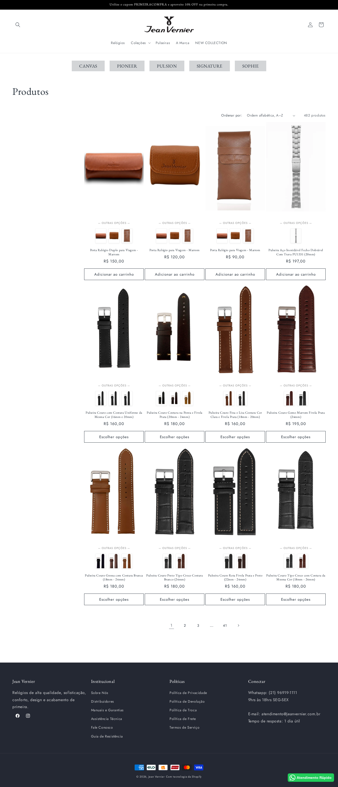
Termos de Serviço (184, 727)
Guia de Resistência (107, 736)
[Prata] (295, 235)
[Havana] (100, 398)
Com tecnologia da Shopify (184, 777)
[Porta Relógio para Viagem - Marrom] (114, 235)
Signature (209, 66)
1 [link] (171, 625)
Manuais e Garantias (107, 710)
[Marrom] (114, 398)
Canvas (88, 66)
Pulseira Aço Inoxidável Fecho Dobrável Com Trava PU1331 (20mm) (295, 252)
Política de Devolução (187, 701)
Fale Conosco (102, 727)
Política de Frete (182, 718)
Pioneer (127, 66)
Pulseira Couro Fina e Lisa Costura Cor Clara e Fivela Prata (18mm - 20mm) (235, 415)
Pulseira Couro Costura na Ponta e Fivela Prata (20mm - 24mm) (174, 415)
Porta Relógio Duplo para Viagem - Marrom (114, 252)
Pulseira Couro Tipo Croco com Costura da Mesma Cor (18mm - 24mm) (295, 577)
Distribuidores (102, 701)
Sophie (250, 66)
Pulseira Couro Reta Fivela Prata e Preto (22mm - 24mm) (235, 577)
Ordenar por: (231, 115)
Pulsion (167, 66)
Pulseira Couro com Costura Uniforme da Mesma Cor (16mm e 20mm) (114, 415)
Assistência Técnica (106, 718)
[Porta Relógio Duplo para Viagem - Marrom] (100, 235)
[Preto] (127, 398)
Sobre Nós (99, 692)
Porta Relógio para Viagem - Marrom (174, 250)
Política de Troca (183, 710)
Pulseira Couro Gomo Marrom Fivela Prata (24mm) (296, 415)
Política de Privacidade (188, 692)
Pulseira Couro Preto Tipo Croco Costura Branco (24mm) (174, 577)
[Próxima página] (238, 625)
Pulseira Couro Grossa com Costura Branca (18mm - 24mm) (114, 577)
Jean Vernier (156, 777)
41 (225, 625)
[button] (17, 24)
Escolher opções (114, 437)
